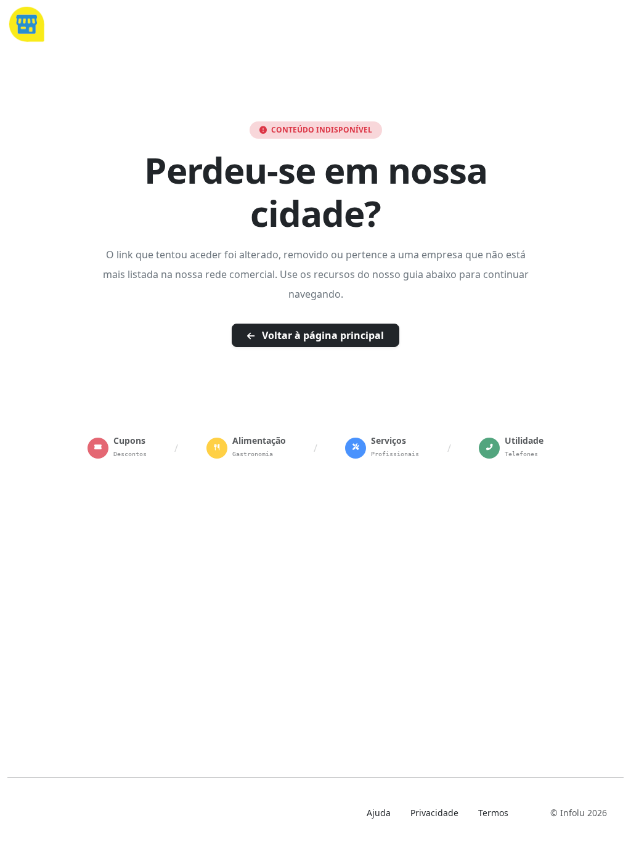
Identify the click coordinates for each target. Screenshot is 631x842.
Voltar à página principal (321, 335)
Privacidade (434, 813)
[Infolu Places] (26, 23)
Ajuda (379, 813)
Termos (493, 813)
